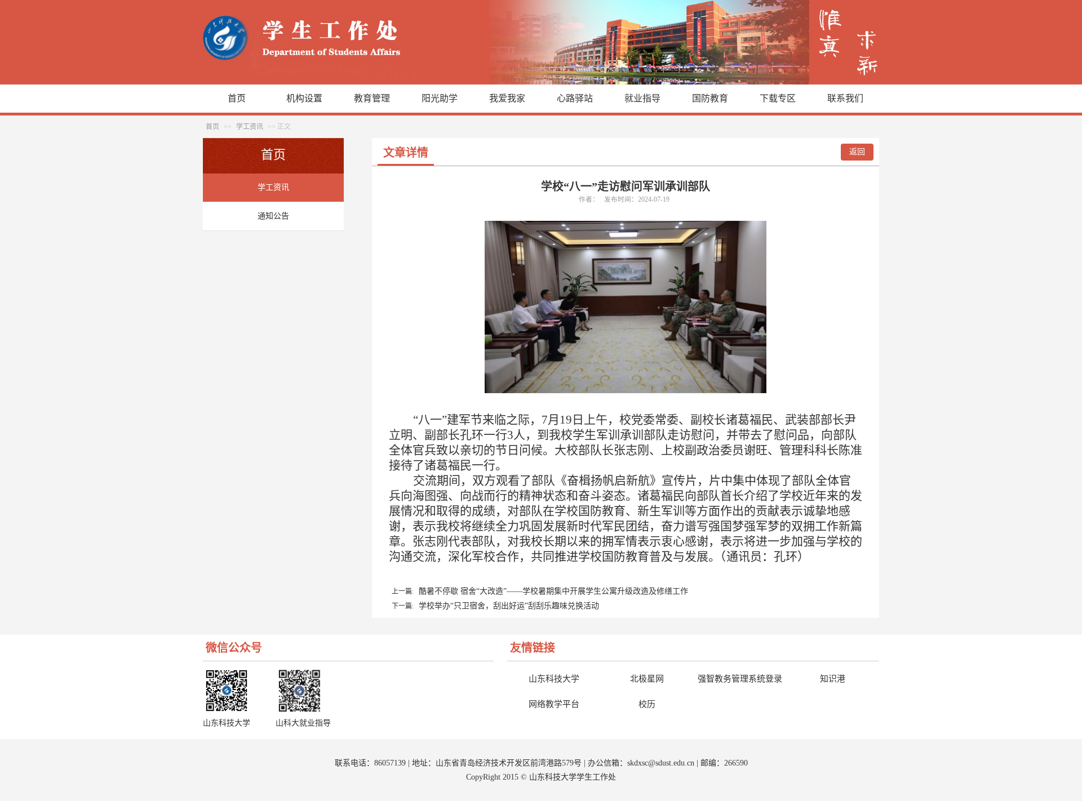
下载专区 (778, 98)
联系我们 (845, 98)
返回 (857, 152)
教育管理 (372, 98)
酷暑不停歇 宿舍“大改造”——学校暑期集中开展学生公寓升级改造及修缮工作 (553, 591)
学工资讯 (249, 127)
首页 (237, 98)
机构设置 (304, 98)
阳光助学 (440, 98)
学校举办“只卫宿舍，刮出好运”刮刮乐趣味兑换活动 (509, 606)
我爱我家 (507, 98)
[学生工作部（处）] (541, 82)
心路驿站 (575, 98)
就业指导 (642, 98)
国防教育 (710, 98)
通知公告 (273, 216)
